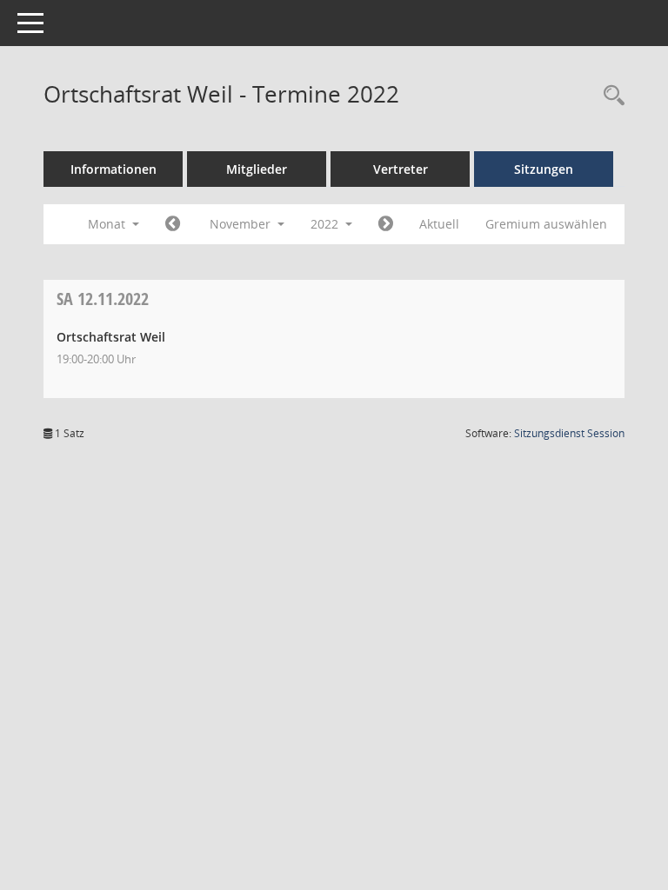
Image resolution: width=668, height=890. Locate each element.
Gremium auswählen (546, 224)
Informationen (113, 169)
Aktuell (439, 224)
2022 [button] (326, 224)
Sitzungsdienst (569, 433)
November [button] (242, 224)
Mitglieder (256, 169)
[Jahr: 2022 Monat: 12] (385, 224)
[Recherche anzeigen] (610, 96)
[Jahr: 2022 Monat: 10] (172, 224)
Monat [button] (108, 224)
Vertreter (400, 169)
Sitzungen (543, 169)
